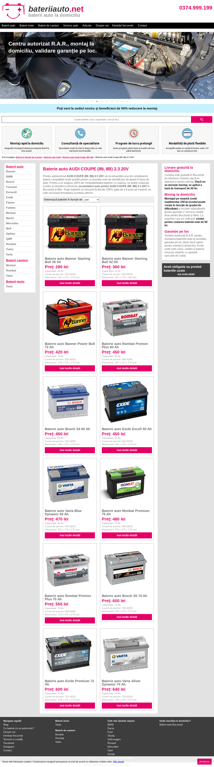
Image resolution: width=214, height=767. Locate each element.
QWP (9, 238)
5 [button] (107, 101)
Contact (142, 25)
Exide (9, 197)
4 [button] (102, 101)
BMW (9, 176)
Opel (110, 750)
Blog (5, 724)
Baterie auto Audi (52, 157)
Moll (8, 228)
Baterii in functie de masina (29, 157)
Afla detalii (118, 761)
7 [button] (117, 101)
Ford (110, 732)
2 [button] (92, 101)
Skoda (111, 735)
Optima (10, 233)
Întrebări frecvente (122, 25)
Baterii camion (17, 260)
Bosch (10, 181)
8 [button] (122, 101)
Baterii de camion (48, 25)
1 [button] (87, 101)
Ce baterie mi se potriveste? (18, 728)
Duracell (11, 192)
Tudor (10, 249)
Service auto (70, 25)
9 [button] (127, 101)
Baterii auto (8, 25)
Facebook (8, 743)
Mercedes (12, 223)
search (202, 119)
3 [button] (97, 101)
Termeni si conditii (13, 739)
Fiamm (10, 202)
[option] (107, 65)
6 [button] (112, 101)
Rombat (11, 244)
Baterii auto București (171, 724)
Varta (9, 254)
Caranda (11, 187)
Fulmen (11, 207)
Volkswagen (114, 739)
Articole (86, 25)
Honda (111, 754)
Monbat (11, 213)
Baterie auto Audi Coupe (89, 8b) (78, 157)
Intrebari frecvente (13, 735)
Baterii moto (27, 25)
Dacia (111, 728)
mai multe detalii (70, 283)
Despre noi (102, 25)
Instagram (8, 746)
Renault (112, 743)
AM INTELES (204, 761)
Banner (10, 171)
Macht (10, 218)
